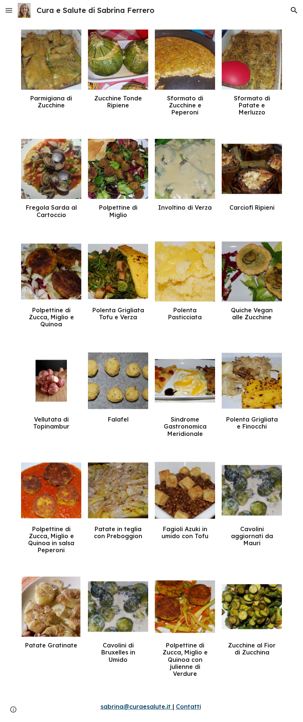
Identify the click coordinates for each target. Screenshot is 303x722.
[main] (51, 102)
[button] (9, 10)
